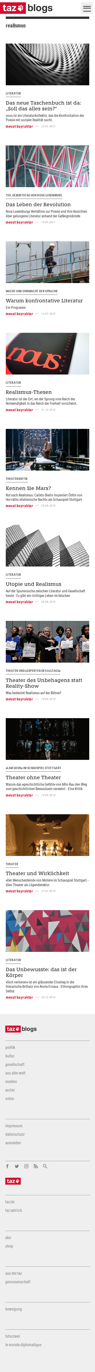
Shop (9, 1245)
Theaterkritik (17, 479)
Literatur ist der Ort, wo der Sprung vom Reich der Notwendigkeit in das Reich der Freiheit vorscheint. (41, 401)
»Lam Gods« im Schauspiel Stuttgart (33, 768)
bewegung (13, 1308)
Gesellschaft (14, 1064)
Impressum (14, 1125)
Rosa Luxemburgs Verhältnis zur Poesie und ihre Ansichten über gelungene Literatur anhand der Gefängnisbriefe (46, 213)
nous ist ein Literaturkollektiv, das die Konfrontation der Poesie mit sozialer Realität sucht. (45, 117)
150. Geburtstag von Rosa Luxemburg (34, 195)
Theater (12, 864)
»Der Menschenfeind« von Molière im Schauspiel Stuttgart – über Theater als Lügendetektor (47, 882)
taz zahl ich (13, 1210)
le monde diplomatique (23, 1344)
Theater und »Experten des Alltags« (33, 671)
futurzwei (12, 1336)
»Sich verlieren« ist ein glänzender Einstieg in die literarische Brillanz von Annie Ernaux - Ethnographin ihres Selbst (47, 986)
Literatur (13, 93)
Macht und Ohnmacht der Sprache (32, 291)
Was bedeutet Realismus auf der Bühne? (33, 692)
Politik (10, 1047)
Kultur (10, 1055)
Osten (9, 1098)
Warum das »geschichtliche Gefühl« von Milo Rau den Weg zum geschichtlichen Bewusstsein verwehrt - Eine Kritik (46, 786)
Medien (11, 1081)
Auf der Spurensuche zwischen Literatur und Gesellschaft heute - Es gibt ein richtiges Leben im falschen (45, 593)
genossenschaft (17, 1281)
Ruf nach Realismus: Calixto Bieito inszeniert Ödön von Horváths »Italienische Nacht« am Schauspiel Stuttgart (44, 497)
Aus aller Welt (15, 1072)
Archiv (10, 1089)
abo (8, 1237)
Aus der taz (13, 1273)
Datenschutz (14, 1134)
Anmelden (13, 1142)
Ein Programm (16, 307)
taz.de (10, 1201)
